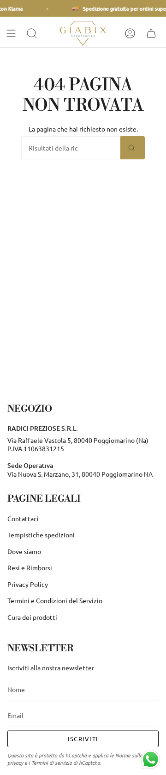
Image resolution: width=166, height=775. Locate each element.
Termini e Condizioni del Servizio (54, 600)
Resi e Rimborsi (29, 567)
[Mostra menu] (12, 33)
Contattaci (23, 518)
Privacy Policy (27, 584)
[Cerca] (132, 147)
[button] (32, 33)
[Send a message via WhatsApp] (150, 759)
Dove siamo (24, 551)
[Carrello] (152, 33)
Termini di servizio (51, 762)
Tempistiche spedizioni (41, 534)
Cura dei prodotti (32, 617)
